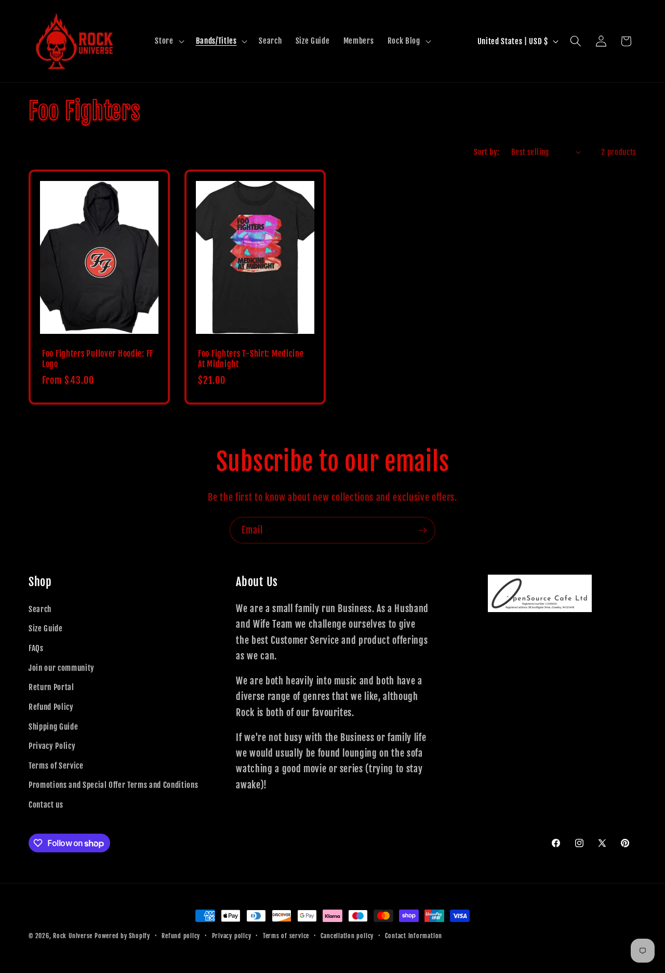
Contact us (46, 804)
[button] (168, 41)
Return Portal (51, 687)
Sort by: (487, 152)
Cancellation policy (347, 936)
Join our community (62, 668)
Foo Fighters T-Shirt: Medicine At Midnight (251, 359)
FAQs (36, 648)
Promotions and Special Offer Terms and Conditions (113, 785)
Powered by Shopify (122, 936)
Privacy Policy (52, 746)
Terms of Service (56, 765)
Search (40, 609)
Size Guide (46, 628)
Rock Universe (72, 936)
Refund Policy (51, 707)
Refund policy (181, 936)
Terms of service (286, 936)
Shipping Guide (53, 726)
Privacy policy (231, 936)
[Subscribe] (422, 530)
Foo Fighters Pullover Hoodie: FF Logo (97, 359)
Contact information (413, 936)
